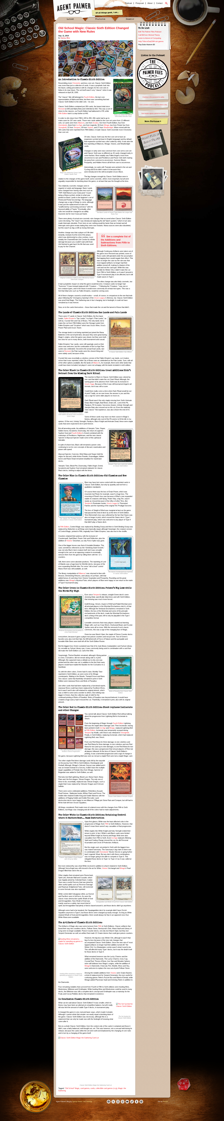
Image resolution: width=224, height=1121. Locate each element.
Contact (159, 3)
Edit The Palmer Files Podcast (149, 32)
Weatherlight (108, 127)
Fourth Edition (89, 97)
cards (92, 1088)
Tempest (77, 127)
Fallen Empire (69, 318)
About (149, 3)
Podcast (128, 3)
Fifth (106, 824)
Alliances (81, 123)
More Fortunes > (153, 121)
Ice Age (79, 125)
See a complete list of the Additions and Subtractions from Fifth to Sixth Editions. (116, 241)
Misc (68, 38)
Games (63, 38)
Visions (90, 127)
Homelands (62, 125)
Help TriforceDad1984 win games (151, 41)
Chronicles (76, 83)
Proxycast (140, 3)
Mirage (106, 125)
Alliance (96, 363)
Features (100, 19)
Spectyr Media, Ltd (78, 1101)
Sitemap (89, 1101)
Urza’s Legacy (99, 298)
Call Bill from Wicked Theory (149, 35)
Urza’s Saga (89, 384)
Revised (61, 109)
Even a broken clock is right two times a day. (153, 105)
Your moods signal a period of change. (153, 113)
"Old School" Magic (72, 1088)
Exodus (96, 123)
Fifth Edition (62, 113)
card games (84, 1088)
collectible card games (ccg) (106, 1088)
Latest (70, 19)
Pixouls (165, 1101)
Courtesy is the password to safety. (153, 97)
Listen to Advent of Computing (149, 38)
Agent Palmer (73, 8)
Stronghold (62, 127)
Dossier (130, 19)
